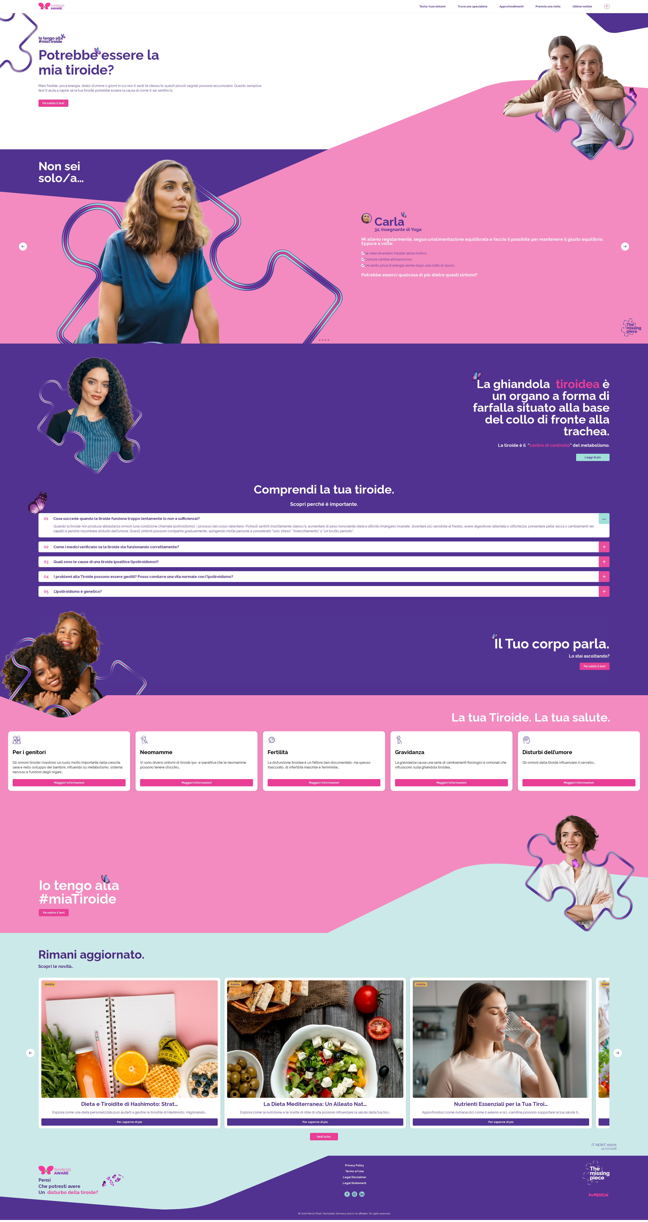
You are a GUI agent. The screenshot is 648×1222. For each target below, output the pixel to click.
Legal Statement (354, 1183)
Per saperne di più (129, 1122)
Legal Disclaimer (354, 1177)
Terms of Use (354, 1171)
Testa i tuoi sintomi (432, 6)
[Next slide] (625, 246)
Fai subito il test (53, 103)
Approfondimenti (511, 6)
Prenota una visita (548, 6)
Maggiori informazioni (69, 782)
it (607, 6)
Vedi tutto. (324, 1136)
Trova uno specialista (472, 6)
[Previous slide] (23, 246)
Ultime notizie (582, 6)
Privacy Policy (354, 1165)
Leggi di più (593, 457)
